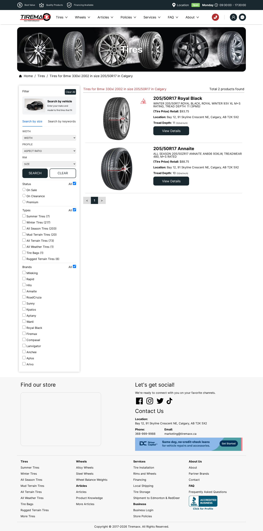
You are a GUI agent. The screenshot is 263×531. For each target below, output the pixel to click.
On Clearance (35, 196)
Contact (194, 479)
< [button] (87, 200)
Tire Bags (27, 504)
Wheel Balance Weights (91, 479)
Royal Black (34, 328)
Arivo (30, 364)
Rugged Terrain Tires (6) (42, 259)
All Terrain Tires (31, 492)
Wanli (30, 321)
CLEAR (63, 173)
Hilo (29, 285)
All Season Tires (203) (41, 228)
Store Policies (142, 516)
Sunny (30, 303)
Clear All (70, 91)
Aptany (31, 315)
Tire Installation (143, 467)
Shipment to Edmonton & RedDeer (156, 498)
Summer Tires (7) (38, 216)
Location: (141, 419)
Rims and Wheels (144, 473)
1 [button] (94, 200)
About (193, 467)
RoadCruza (34, 297)
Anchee (31, 352)
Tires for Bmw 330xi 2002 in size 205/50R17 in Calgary (91, 76)
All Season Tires (31, 479)
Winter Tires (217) (38, 222)
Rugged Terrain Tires (35, 510)
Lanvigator (33, 346)
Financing (139, 479)
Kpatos (31, 309)
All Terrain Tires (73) (40, 240)
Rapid (30, 279)
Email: (168, 429)
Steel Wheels (84, 473)
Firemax (31, 334)
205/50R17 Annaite (173, 148)
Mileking (32, 273)
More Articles (85, 504)
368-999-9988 (145, 433)
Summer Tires (30, 467)
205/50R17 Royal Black (177, 98)
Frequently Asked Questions (208, 492)
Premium (32, 202)
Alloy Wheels (84, 467)
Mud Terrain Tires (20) (41, 234)
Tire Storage (141, 492)
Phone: (140, 429)
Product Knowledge (89, 498)
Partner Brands (199, 473)
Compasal (33, 340)
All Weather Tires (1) (40, 247)
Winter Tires (29, 473)
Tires (41, 76)
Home (28, 76)
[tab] (32, 121)
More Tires (28, 516)
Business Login (143, 510)
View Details (171, 131)
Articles (81, 492)
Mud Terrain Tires (32, 486)
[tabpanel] (49, 154)
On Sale (31, 190)
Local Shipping (143, 486)
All (71, 184)
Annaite (31, 291)
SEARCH (35, 173)
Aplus (30, 358)
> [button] (102, 200)
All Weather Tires (32, 498)
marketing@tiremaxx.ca (180, 433)
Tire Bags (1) (34, 253)
